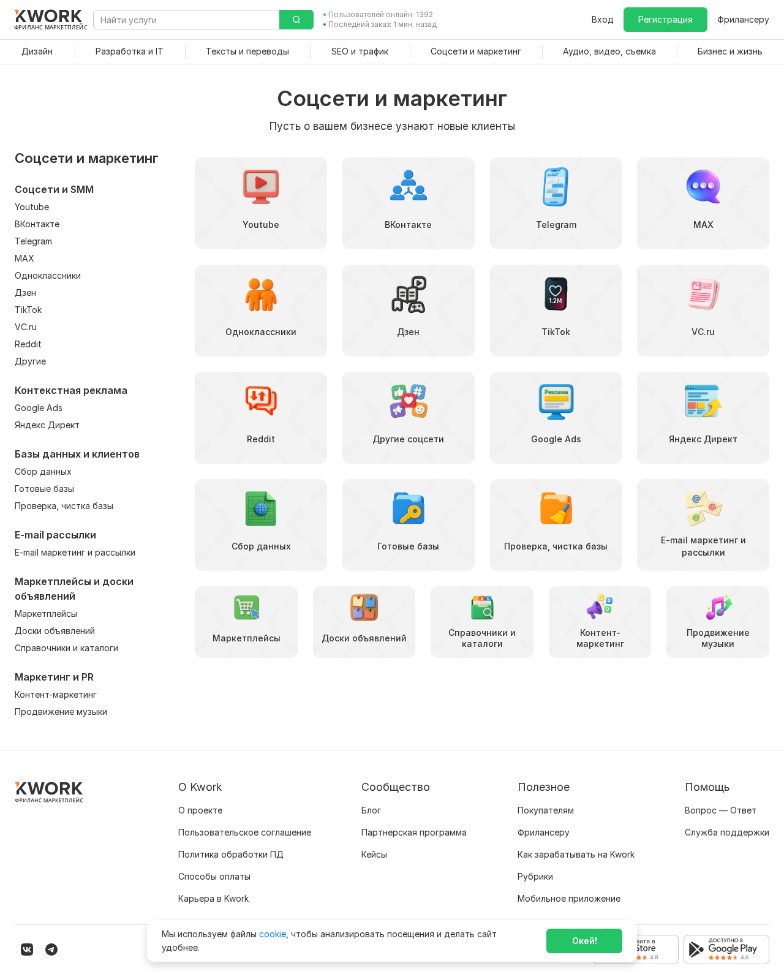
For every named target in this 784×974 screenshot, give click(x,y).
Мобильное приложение (569, 898)
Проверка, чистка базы (64, 505)
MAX (24, 258)
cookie (272, 934)
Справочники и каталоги (66, 648)
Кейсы (374, 854)
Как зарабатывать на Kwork (576, 854)
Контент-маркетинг (56, 694)
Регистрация (665, 19)
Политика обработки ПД (231, 854)
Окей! (584, 940)
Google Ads (38, 407)
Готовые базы (44, 488)
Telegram (33, 241)
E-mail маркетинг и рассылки (75, 552)
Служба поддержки (727, 832)
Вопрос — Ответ (720, 810)
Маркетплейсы (46, 613)
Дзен (25, 292)
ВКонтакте (37, 224)
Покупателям (546, 810)
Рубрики (535, 876)
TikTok (28, 309)
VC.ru (26, 327)
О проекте (200, 810)
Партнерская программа (414, 832)
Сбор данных (43, 471)
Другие (30, 361)
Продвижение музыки (61, 711)
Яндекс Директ (47, 425)
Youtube (32, 207)
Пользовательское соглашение (244, 832)
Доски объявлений (55, 630)
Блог (371, 810)
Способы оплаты (214, 876)
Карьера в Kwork (213, 898)
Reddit (28, 344)
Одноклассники (48, 275)
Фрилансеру (743, 19)
